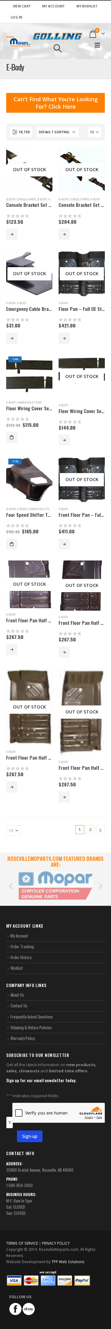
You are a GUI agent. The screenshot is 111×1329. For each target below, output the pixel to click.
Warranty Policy (22, 1032)
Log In (17, 17)
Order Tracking (22, 941)
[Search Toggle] (57, 48)
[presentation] (10, 882)
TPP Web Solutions (67, 1255)
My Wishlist (87, 6)
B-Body (42, 199)
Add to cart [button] (11, 437)
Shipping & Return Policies (31, 1021)
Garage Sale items (29, 402)
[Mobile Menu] (97, 45)
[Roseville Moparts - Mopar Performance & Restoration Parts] (18, 41)
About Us (17, 989)
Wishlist (16, 962)
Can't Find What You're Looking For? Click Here (56, 102)
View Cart (22, 6)
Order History (20, 951)
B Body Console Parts (21, 199)
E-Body (95, 199)
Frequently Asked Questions (31, 1010)
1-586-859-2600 (19, 1179)
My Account (53, 6)
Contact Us (18, 1000)
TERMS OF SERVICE (22, 1237)
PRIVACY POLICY (56, 1237)
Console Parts (79, 199)
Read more (11, 234)
